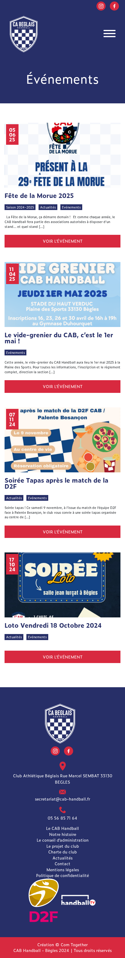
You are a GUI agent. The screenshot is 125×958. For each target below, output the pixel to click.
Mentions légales (62, 869)
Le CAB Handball (62, 828)
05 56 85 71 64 (62, 818)
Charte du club (62, 852)
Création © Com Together (62, 944)
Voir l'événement (63, 241)
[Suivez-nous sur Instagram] (101, 5)
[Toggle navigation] (109, 34)
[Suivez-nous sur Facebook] (114, 5)
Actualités (62, 858)
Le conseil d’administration (63, 840)
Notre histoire (62, 834)
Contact (62, 863)
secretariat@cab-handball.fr (62, 799)
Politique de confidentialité (62, 875)
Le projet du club (62, 846)
